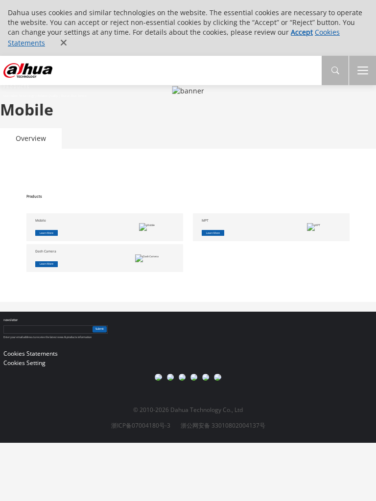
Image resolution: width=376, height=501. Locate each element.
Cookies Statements (30, 353)
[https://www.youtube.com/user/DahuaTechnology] (182, 377)
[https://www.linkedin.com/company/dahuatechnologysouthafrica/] (217, 377)
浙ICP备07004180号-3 (140, 425)
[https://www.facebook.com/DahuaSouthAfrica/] (205, 377)
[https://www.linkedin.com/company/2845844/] (193, 377)
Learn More (46, 233)
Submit (99, 329)
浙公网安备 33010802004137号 (223, 425)
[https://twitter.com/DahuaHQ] (158, 377)
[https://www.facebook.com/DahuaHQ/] (170, 377)
